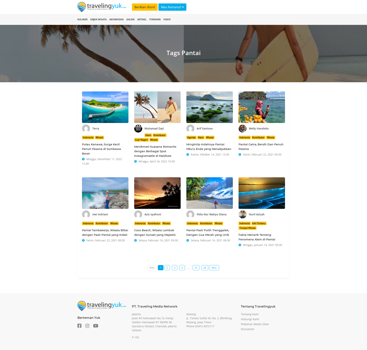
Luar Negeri (141, 139)
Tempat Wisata (248, 228)
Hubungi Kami (250, 319)
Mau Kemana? (171, 7)
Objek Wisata (98, 19)
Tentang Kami (250, 314)
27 (196, 267)
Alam (148, 135)
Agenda (191, 137)
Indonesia (88, 137)
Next (214, 267)
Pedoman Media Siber (255, 324)
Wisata (99, 137)
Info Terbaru (259, 223)
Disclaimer (247, 329)
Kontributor (159, 135)
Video (167, 19)
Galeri (130, 19)
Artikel (142, 19)
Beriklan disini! (144, 7)
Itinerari (155, 19)
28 (204, 267)
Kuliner (82, 19)
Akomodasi (116, 19)
